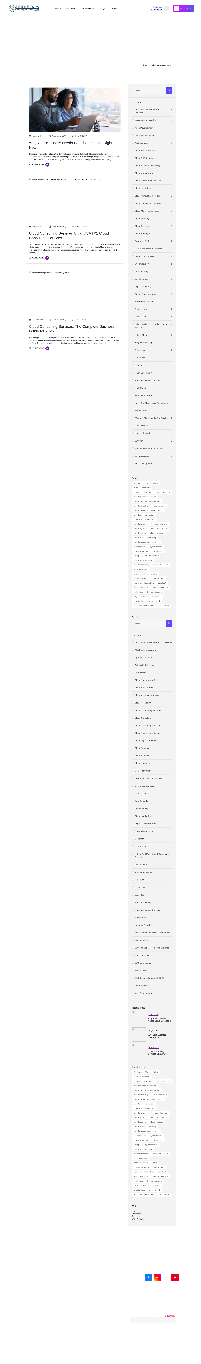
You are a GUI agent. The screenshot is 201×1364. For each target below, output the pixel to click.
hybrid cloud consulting (144, 583)
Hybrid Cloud (141, 864)
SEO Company (142, 955)
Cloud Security (142, 748)
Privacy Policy (154, 1359)
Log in (134, 1211)
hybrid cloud (158, 578)
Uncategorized (142, 985)
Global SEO (140, 846)
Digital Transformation (146, 823)
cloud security (140, 533)
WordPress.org (138, 1219)
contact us (172, 1351)
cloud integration (161, 524)
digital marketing (152, 556)
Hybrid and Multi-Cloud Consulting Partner (152, 855)
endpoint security (160, 565)
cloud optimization (159, 528)
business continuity (142, 488)
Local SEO (162, 583)
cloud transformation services (146, 542)
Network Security (154, 592)
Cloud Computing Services (148, 710)
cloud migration (140, 528)
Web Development (144, 993)
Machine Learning (141, 587)
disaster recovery (141, 565)
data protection (141, 551)
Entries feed (137, 1213)
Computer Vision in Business (148, 778)
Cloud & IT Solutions (145, 687)
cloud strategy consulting (145, 537)
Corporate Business (144, 786)
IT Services (140, 887)
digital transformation (143, 560)
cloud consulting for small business (148, 510)
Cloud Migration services (147, 740)
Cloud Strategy (142, 763)
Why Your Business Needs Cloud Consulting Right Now (70, 145)
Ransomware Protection (144, 605)
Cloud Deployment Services (148, 733)
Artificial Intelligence (144, 665)
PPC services (156, 596)
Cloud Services (142, 755)
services (127, 1351)
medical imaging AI (160, 587)
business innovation (142, 492)
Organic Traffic (140, 596)
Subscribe (170, 1315)
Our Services (86, 8)
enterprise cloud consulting (145, 574)
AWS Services (141, 672)
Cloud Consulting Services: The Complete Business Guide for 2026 (72, 328)
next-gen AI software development (152, 932)
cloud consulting (159, 506)
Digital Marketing (143, 816)
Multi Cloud (140, 917)
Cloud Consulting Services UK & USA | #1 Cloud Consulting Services (69, 235)
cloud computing (141, 506)
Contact (114, 8)
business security (162, 492)
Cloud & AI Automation (146, 680)
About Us (70, 8)
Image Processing (143, 872)
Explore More (36, 165)
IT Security (140, 879)
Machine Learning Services (147, 910)
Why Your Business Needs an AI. (157, 1036)
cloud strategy (156, 533)
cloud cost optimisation (161, 65)
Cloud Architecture (144, 702)
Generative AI (141, 838)
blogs (140, 1351)
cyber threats (156, 546)
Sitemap (175, 1359)
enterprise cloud (141, 569)
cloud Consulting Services (147, 725)
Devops (137, 556)
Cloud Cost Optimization (144, 519)
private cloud (139, 601)
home (101, 1351)
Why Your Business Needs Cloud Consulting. (159, 1019)
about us (113, 1351)
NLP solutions (141, 940)
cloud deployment (141, 524)
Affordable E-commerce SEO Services (153, 642)
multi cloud (138, 592)
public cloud (154, 601)
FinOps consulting (141, 578)
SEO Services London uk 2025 (149, 978)
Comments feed (138, 1216)
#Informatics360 (141, 483)
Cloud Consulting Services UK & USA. (157, 1052)
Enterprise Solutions (144, 831)
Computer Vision (143, 770)
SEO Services (141, 970)
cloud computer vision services (147, 501)
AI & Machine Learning (145, 650)
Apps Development (144, 657)
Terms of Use (166, 1359)
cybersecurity (140, 546)
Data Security (141, 801)
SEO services (164, 605)
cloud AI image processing (145, 497)
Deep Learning (142, 808)
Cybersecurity (142, 793)
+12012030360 (155, 10)
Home (58, 8)
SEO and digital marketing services (152, 947)
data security (157, 551)
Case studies (155, 1351)
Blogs (102, 8)
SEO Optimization (143, 963)
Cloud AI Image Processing (148, 695)
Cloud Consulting (143, 718)
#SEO (155, 483)
